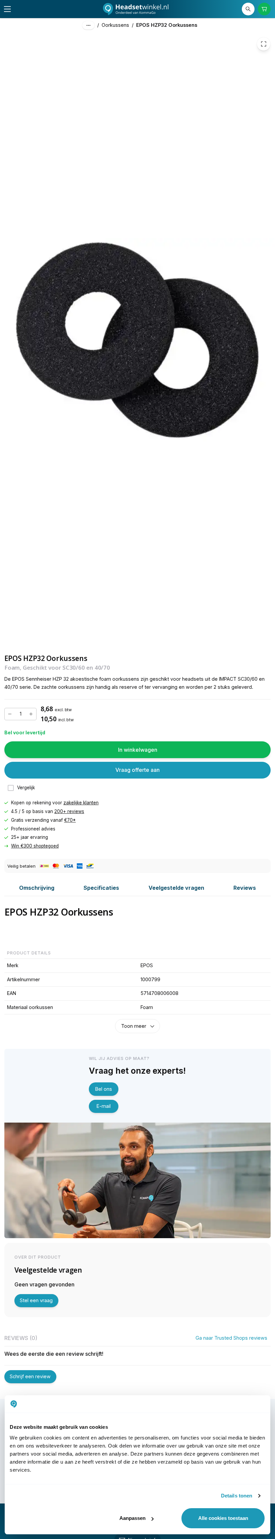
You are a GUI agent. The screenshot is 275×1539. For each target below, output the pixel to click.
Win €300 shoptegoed (35, 846)
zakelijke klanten (81, 802)
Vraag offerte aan (137, 769)
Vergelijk (26, 788)
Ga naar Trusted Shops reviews (231, 1338)
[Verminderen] (10, 714)
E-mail (104, 1106)
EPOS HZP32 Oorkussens (166, 25)
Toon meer (133, 1026)
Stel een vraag (36, 1300)
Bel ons (103, 1089)
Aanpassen (132, 1518)
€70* (70, 820)
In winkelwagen (137, 749)
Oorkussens (115, 25)
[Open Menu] (7, 9)
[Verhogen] (31, 714)
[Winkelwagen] (264, 9)
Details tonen (236, 1495)
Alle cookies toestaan (223, 1518)
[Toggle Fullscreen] (263, 44)
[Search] (248, 9)
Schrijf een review (30, 1376)
